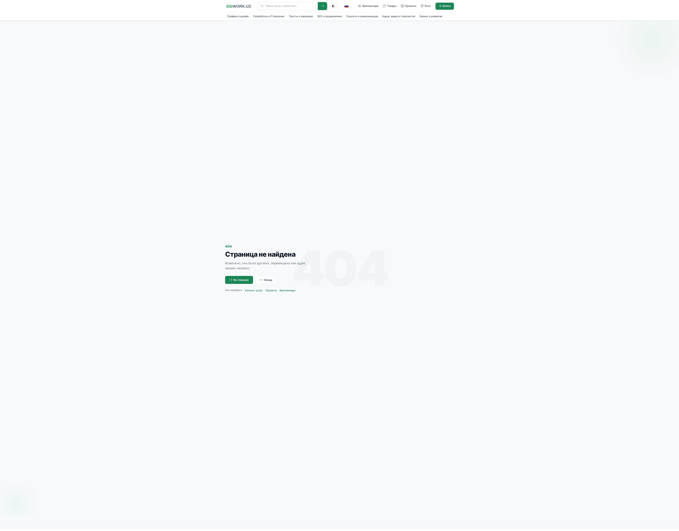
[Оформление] (335, 6)
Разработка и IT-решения (268, 16)
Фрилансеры (287, 290)
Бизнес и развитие (431, 16)
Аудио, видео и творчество (398, 16)
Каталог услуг (254, 290)
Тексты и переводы (301, 16)
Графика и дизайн (238, 16)
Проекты (271, 290)
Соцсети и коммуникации (362, 16)
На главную (241, 280)
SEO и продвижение (329, 16)
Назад (268, 280)
